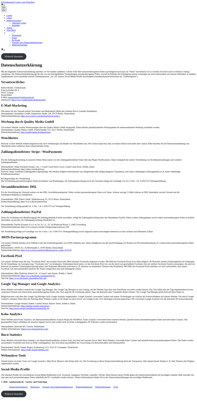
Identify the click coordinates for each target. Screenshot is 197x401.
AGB (115, 387)
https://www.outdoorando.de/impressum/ (28, 100)
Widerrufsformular (19, 45)
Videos (9, 28)
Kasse (14, 38)
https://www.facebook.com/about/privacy (38, 276)
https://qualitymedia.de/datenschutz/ (36, 132)
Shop (11, 33)
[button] (2, 399)
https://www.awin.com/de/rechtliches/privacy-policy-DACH (46, 250)
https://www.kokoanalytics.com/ (34, 329)
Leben (9, 18)
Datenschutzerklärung (18, 387)
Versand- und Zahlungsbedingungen (27, 42)
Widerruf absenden (14, 56)
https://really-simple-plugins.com (35, 350)
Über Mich (11, 30)
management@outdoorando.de (21, 97)
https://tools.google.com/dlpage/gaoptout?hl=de (29, 308)
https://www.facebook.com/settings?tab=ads (27, 278)
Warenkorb (16, 35)
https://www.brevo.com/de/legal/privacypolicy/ (40, 116)
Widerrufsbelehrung (84, 387)
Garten (9, 15)
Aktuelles (16, 25)
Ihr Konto (16, 40)
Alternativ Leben (19, 23)
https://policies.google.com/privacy (35, 306)
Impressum (35, 387)
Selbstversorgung (13, 20)
